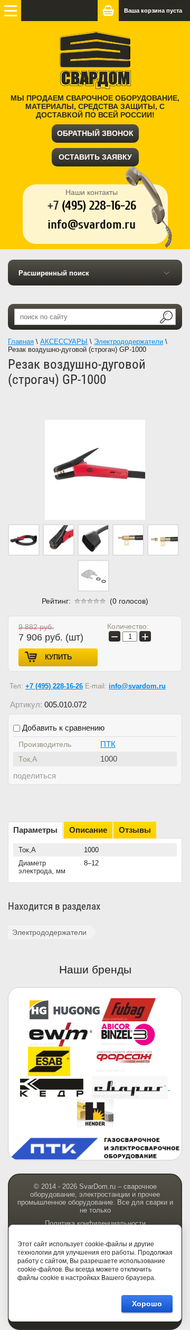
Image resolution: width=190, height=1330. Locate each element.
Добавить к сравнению (62, 727)
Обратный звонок (95, 133)
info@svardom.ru (137, 686)
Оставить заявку (95, 157)
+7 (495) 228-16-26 (54, 686)
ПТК (108, 744)
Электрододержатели (49, 932)
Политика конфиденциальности (95, 1223)
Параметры (35, 829)
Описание (88, 829)
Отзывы (135, 829)
